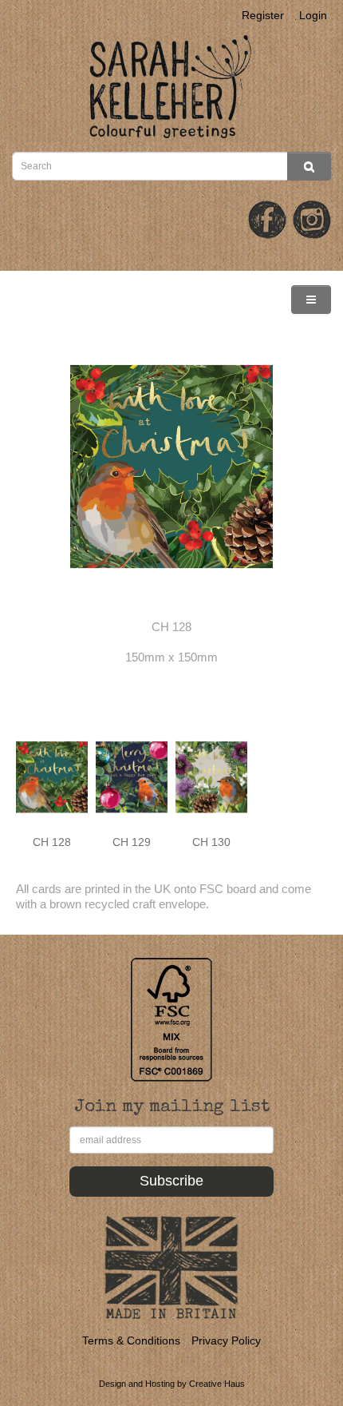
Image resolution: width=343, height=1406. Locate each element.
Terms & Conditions (131, 1340)
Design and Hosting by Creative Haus (172, 1383)
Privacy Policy (226, 1340)
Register (263, 15)
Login (313, 15)
